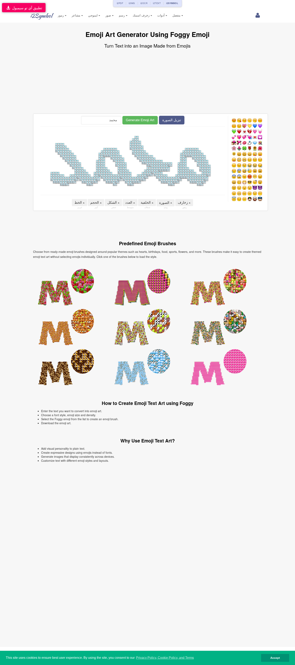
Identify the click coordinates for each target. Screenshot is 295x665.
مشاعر (76, 15)
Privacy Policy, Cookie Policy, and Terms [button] (165, 657)
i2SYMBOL (172, 3)
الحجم (95, 202)
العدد (129, 202)
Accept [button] (275, 657)
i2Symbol (41, 16)
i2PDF (120, 3)
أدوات (161, 15)
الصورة (164, 203)
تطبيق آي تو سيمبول (26, 7)
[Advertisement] (147, 81)
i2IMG (132, 3)
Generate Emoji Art (140, 120)
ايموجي (93, 15)
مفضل (176, 15)
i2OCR (144, 3)
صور (108, 15)
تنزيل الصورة (171, 120)
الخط (78, 202)
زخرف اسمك (142, 15)
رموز (61, 15)
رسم (122, 15)
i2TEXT (157, 3)
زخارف (183, 202)
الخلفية (146, 202)
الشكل (112, 202)
